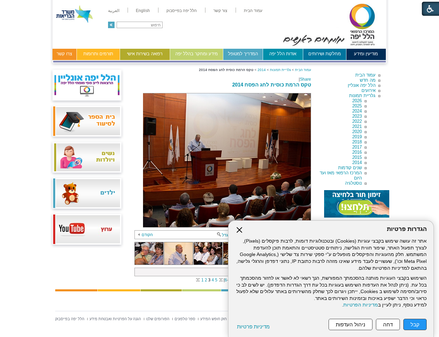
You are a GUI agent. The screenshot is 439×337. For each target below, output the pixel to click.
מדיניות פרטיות (253, 326)
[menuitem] (253, 10)
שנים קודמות (350, 167)
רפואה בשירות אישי (145, 53)
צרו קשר (64, 53)
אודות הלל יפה (282, 53)
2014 (357, 162)
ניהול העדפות (350, 324)
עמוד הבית (365, 75)
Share (305, 79)
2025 (357, 105)
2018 (357, 141)
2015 (357, 157)
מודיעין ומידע (366, 53)
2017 (357, 147)
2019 (357, 136)
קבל (415, 324)
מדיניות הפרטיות (360, 304)
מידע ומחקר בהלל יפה (196, 53)
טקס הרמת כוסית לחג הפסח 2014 (271, 85)
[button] (111, 25)
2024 (357, 111)
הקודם (147, 234)
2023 (357, 116)
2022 (357, 121)
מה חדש (368, 80)
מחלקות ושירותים (324, 53)
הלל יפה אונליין (362, 85)
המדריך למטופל (243, 53)
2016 (357, 152)
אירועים (368, 90)
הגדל (226, 235)
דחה (388, 324)
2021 (357, 126)
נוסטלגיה (353, 183)
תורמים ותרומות (98, 53)
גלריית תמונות (362, 95)
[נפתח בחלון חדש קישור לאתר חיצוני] (356, 204)
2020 (357, 131)
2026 (357, 100)
